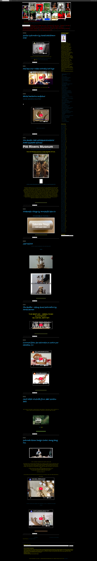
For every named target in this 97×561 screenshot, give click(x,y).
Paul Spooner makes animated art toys (38, 69)
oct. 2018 (63, 163)
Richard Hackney (65, 117)
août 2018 (63, 165)
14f (62, 75)
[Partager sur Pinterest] (36, 62)
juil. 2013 (63, 222)
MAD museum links (66, 105)
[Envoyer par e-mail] (32, 62)
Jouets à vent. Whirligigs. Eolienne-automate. (41, 25)
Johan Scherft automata (67, 98)
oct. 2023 (63, 125)
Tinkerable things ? (41, 216)
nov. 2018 (63, 162)
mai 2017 (62, 179)
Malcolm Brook (65, 106)
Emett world (64, 88)
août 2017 (63, 176)
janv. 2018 (63, 171)
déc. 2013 (63, 217)
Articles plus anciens (54, 537)
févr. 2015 (63, 204)
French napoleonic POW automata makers (44, 28)
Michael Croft (65, 109)
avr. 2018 (63, 168)
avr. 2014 (63, 213)
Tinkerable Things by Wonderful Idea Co (39, 212)
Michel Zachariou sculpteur (34, 96)
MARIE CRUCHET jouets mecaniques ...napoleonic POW (30, 28)
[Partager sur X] (34, 62)
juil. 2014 (63, 211)
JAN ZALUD (28, 244)
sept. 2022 (63, 126)
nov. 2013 (63, 218)
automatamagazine (66, 77)
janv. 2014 (63, 216)
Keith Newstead (65, 100)
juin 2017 (63, 178)
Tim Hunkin (64, 119)
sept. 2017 (63, 175)
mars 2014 (63, 214)
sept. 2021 (63, 128)
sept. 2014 (63, 209)
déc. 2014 (63, 206)
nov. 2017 (63, 173)
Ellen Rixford (65, 87)
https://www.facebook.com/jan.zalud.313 (41, 246)
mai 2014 (63, 212)
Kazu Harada (64, 99)
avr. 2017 (62, 180)
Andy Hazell (64, 76)
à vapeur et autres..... (57, 25)
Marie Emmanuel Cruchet (67, 107)
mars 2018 (63, 169)
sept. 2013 (63, 220)
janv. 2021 (63, 136)
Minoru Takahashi (65, 110)
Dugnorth (64, 86)
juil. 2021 (63, 130)
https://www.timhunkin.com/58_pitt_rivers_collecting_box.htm (40, 184)
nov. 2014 (63, 207)
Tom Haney (64, 120)
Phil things (32, 25)
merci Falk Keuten (40, 128)
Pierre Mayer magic (50, 25)
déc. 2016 (63, 184)
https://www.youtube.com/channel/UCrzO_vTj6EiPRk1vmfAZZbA (41, 503)
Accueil (36, 537)
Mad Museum (64, 104)
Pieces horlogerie (66, 116)
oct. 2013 (63, 219)
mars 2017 (63, 181)
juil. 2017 (63, 177)
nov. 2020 (63, 138)
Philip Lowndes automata (67, 115)
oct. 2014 (63, 208)
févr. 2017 (63, 182)
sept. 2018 (63, 164)
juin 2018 (63, 167)
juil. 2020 (63, 142)
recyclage (56, 28)
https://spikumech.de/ (43, 59)
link (40, 427)
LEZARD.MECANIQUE (26, 25)
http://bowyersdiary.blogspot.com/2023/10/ (41, 58)
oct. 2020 (63, 139)
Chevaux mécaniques (61, 28)
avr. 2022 (63, 127)
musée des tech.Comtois (67, 111)
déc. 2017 (63, 172)
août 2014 (63, 210)
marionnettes (62, 25)
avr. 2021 (63, 133)
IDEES (53, 28)
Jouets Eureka (67, 28)
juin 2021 (63, 131)
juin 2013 (63, 223)
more (41, 505)
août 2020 (63, 141)
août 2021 (63, 129)
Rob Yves (64, 118)
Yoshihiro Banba (65, 121)
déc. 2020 (63, 137)
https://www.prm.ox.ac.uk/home (41, 149)
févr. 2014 (63, 215)
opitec (63, 114)
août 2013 (63, 221)
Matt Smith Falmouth (66, 108)
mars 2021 (63, 134)
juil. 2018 (63, 166)
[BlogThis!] (33, 62)
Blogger (66, 558)
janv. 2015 (63, 205)
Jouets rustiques (68, 25)
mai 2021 (63, 132)
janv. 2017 (63, 183)
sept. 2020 (63, 140)
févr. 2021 (63, 135)
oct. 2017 (63, 174)
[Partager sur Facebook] (35, 62)
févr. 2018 (63, 170)
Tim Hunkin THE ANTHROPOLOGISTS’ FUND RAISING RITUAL (38, 141)
